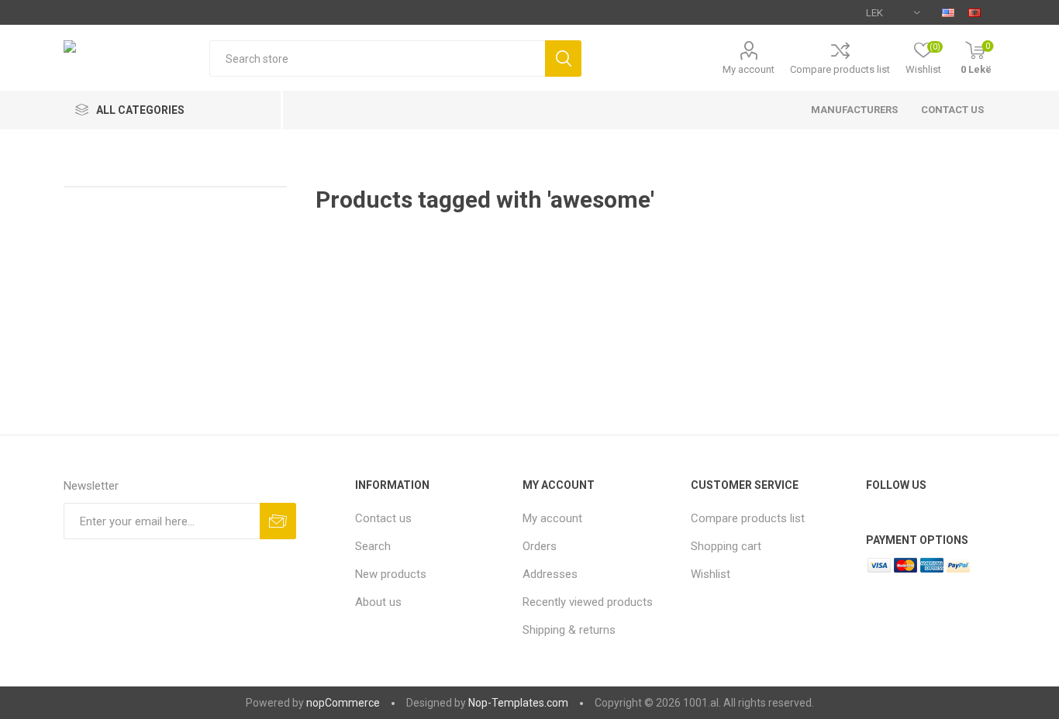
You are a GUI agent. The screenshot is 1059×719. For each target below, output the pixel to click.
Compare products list (840, 69)
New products (390, 574)
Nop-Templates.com (518, 703)
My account (748, 69)
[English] (948, 12)
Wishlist (710, 574)
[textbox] (377, 58)
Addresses (550, 574)
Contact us (952, 109)
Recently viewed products (588, 602)
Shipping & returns (569, 630)
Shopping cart (726, 546)
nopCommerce (343, 703)
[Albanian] (974, 12)
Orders (540, 546)
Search (373, 546)
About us (378, 602)
